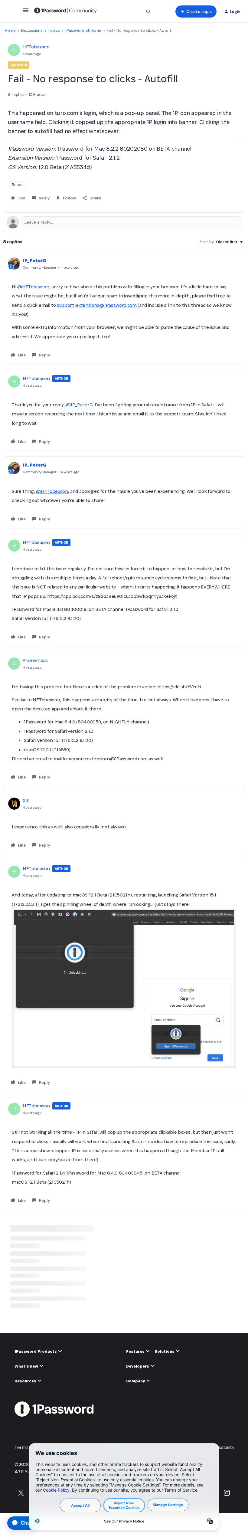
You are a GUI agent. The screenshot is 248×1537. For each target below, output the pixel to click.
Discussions (31, 30)
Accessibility (221, 1447)
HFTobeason (36, 47)
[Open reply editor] (124, 222)
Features (135, 1351)
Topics (54, 30)
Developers (138, 1366)
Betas (17, 184)
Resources (26, 1381)
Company (136, 1381)
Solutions (165, 1351)
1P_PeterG (34, 260)
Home (10, 30)
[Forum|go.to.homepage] (65, 11)
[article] (124, 308)
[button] (25, 12)
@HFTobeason (33, 286)
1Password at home (83, 30)
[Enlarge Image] (124, 988)
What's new (27, 1366)
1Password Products (36, 1351)
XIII (26, 800)
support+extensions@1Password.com (97, 305)
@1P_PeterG (79, 404)
